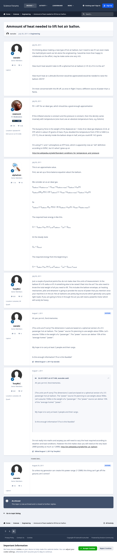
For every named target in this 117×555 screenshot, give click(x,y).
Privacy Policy (9, 538)
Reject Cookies (105, 548)
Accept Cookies (89, 548)
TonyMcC (17, 289)
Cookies (29, 538)
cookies (19, 549)
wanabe (13, 34)
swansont (16, 114)
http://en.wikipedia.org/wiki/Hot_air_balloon (79, 447)
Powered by (102, 538)
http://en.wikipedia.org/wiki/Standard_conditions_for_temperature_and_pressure (65, 153)
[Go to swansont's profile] (16, 105)
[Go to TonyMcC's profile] (16, 280)
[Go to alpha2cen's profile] (16, 166)
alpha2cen (16, 175)
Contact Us (20, 538)
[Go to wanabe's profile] (7, 33)
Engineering (35, 34)
